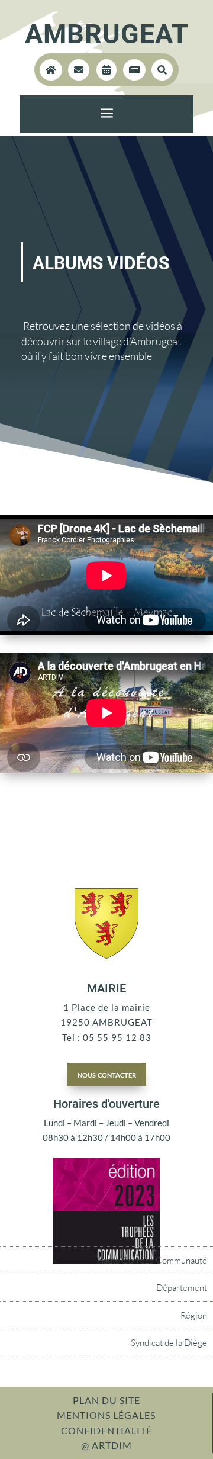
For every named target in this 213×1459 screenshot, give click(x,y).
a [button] (107, 114)
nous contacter (107, 1074)
